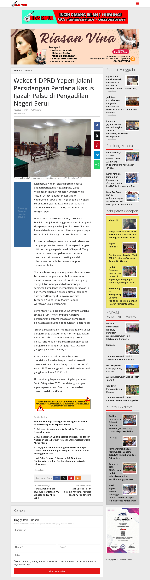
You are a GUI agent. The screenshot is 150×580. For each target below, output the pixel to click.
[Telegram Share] (97, 155)
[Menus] (137, 4)
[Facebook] (56, 478)
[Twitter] (63, 478)
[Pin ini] (97, 145)
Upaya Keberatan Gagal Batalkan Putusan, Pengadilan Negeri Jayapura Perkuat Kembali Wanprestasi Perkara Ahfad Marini (62, 439)
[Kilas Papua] (19, 3)
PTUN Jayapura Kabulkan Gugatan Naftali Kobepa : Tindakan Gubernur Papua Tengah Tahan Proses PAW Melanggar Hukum (61, 450)
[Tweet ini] (97, 135)
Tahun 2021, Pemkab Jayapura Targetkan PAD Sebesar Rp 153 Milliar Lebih (46, 491)
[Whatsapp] (97, 164)
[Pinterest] (71, 478)
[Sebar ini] (97, 126)
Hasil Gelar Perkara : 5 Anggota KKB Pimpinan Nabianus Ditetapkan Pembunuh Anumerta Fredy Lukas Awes (59, 461)
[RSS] (78, 478)
